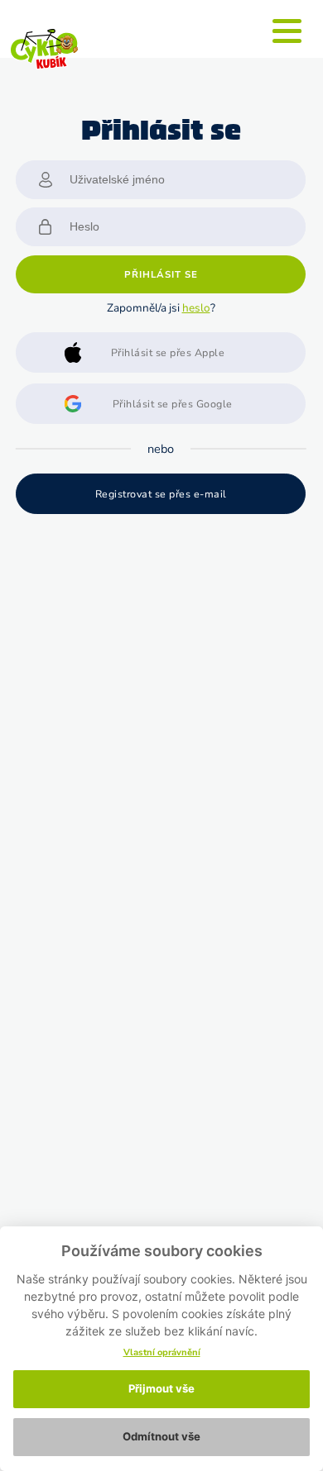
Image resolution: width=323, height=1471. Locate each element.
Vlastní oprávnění (161, 1352)
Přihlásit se (161, 274)
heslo (196, 308)
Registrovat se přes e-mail (161, 494)
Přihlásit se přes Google (173, 404)
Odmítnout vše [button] (161, 1436)
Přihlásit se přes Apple (168, 352)
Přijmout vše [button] (161, 1388)
